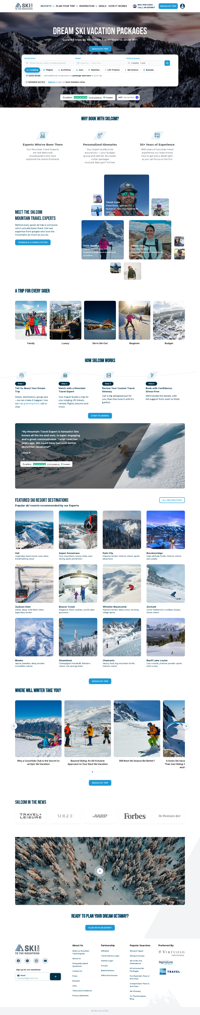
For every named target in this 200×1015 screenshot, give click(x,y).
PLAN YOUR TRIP (65, 6)
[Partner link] (30, 816)
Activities (66, 70)
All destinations (172, 500)
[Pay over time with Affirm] (128, 97)
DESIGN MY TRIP (100, 681)
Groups (104, 966)
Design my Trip (100, 49)
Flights (49, 70)
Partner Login (107, 961)
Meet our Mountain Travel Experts (80, 952)
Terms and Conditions (82, 991)
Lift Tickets (113, 70)
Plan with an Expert (100, 927)
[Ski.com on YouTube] (45, 961)
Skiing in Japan (136, 951)
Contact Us (77, 971)
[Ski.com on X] (27, 961)
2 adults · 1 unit (138, 63)
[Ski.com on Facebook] (18, 961)
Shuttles (95, 70)
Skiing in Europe (137, 956)
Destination (30, 58)
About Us (76, 959)
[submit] (55, 976)
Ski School (132, 70)
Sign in (51, 82)
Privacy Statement (80, 996)
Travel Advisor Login (110, 956)
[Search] (167, 63)
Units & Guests (133, 58)
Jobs (74, 986)
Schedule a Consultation (32, 242)
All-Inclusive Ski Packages (137, 969)
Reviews (76, 981)
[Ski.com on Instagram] (36, 961)
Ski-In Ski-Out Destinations (136, 962)
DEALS (102, 6)
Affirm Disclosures (109, 975)
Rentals (150, 70)
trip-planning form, (29, 403)
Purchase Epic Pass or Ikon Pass (140, 977)
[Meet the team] (96, 210)
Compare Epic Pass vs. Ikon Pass (140, 985)
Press (74, 976)
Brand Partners (107, 971)
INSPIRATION (86, 6)
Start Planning (100, 415)
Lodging (34, 70)
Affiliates (105, 951)
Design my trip (168, 6)
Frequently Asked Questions (80, 964)
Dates (78, 58)
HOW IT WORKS (118, 6)
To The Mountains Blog (138, 997)
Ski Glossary (135, 991)
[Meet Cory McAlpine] (97, 198)
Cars (81, 70)
